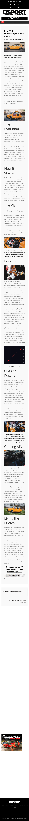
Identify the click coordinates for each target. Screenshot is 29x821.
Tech (7, 805)
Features (17, 39)
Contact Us (12, 811)
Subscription (23, 805)
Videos (11, 805)
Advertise (18, 811)
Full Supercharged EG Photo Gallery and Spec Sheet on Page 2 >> (14, 569)
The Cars (21, 39)
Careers (23, 811)
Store (15, 807)
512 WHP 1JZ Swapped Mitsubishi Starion (16, 601)
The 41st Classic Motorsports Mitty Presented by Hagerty (13, 592)
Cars (2, 805)
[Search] (18, 7)
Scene (16, 805)
